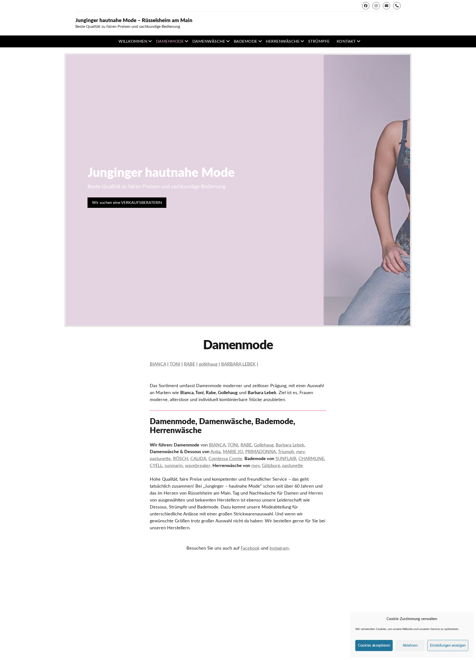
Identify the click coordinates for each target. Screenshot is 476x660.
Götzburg (271, 466)
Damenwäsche (208, 41)
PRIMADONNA (260, 452)
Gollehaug (263, 445)
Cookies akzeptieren (374, 645)
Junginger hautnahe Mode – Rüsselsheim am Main (133, 20)
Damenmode (170, 41)
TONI (175, 364)
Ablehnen (410, 645)
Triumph (286, 452)
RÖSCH (180, 459)
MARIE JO (233, 452)
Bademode (245, 41)
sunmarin (174, 466)
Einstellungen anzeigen (448, 645)
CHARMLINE (311, 459)
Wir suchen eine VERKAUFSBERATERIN (127, 203)
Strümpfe (319, 41)
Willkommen (133, 41)
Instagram (279, 548)
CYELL (156, 466)
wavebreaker (197, 466)
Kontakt (346, 41)
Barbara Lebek (290, 445)
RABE (189, 364)
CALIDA (198, 459)
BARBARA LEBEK (238, 364)
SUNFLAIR (285, 459)
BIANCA (158, 364)
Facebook (250, 548)
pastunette (160, 459)
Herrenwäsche (282, 41)
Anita (215, 452)
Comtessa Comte (225, 459)
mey (300, 452)
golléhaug (208, 364)
